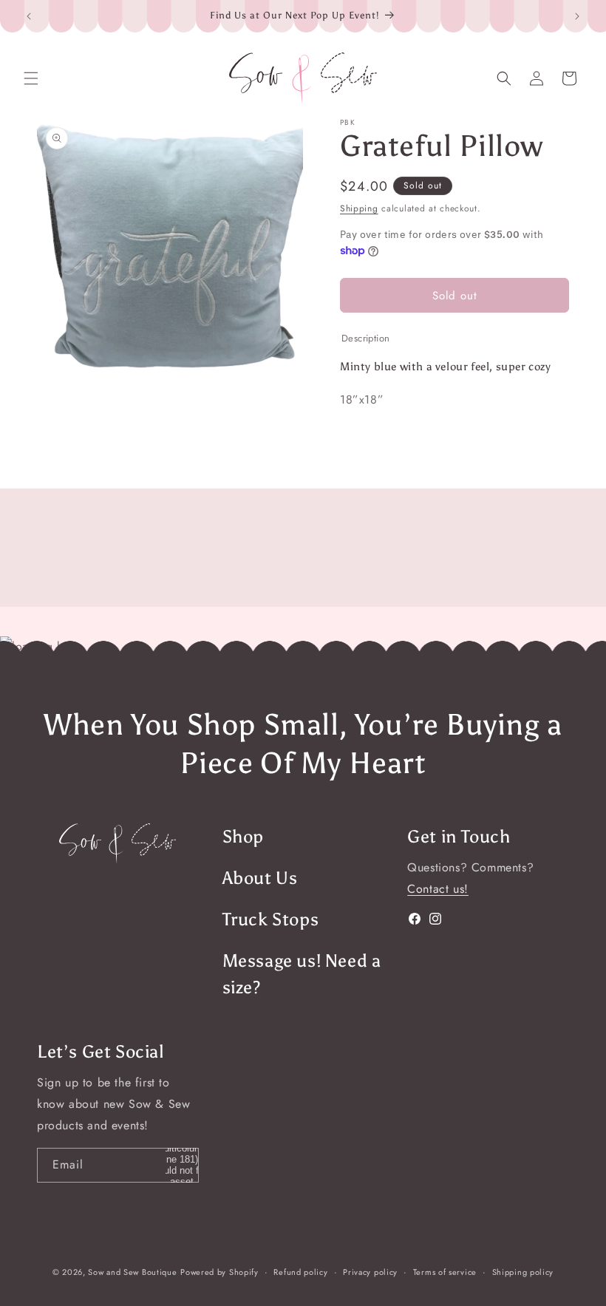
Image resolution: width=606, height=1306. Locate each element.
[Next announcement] (577, 16)
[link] (118, 843)
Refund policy (300, 1272)
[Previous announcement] (29, 16)
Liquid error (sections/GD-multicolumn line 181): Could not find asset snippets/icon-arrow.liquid (182, 1165)
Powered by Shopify (219, 1272)
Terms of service (445, 1272)
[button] (31, 78)
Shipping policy (523, 1272)
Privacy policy (370, 1272)
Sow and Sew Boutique (132, 1272)
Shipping (359, 208)
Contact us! (438, 888)
